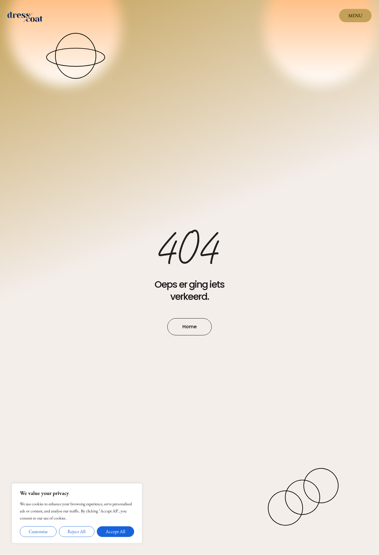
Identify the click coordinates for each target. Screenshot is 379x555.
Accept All (115, 531)
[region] (77, 513)
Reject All (77, 531)
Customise (38, 531)
